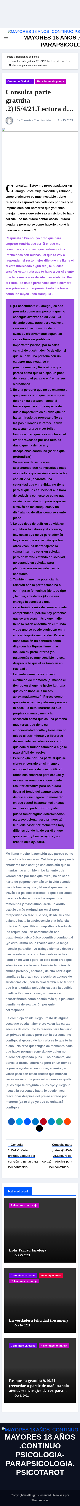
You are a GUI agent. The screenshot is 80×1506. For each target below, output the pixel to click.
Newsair (58, 1495)
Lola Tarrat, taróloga (27, 1250)
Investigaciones (51, 1275)
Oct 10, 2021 (22, 1325)
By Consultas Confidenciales (34, 120)
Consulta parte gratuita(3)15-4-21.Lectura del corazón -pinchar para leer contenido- (57, 1156)
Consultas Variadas (19, 81)
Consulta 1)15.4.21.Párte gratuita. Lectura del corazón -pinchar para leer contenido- (23, 1156)
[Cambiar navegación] (6, 38)
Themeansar (39, 1500)
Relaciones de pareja (50, 81)
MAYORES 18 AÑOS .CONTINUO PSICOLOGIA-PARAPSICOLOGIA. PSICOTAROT (40, 1454)
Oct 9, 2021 (22, 1395)
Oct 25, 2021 (22, 1255)
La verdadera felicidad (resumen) (38, 1320)
